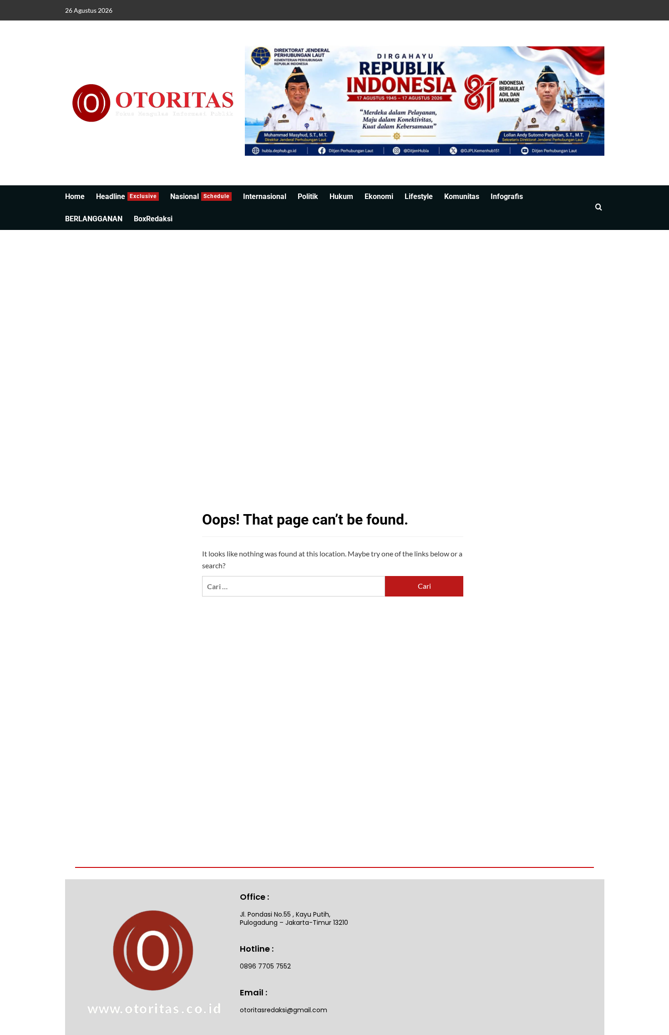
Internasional (264, 196)
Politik (308, 196)
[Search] (598, 207)
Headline (126, 196)
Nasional (199, 196)
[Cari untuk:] (293, 586)
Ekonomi (379, 196)
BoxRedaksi (153, 218)
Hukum (341, 196)
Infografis (507, 196)
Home (75, 196)
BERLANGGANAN (93, 218)
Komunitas (461, 196)
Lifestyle (419, 196)
